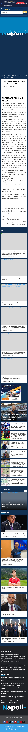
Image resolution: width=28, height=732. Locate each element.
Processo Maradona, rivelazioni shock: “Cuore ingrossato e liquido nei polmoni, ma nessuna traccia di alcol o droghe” (13, 327)
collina (6, 207)
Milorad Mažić (5, 211)
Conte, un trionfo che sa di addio (10, 302)
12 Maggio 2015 (12, 86)
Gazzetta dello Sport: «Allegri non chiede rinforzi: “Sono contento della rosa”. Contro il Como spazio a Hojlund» (18, 472)
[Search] (26, 31)
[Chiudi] (3, 3)
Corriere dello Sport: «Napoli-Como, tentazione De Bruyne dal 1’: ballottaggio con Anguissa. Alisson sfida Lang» (18, 481)
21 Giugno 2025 (11, 256)
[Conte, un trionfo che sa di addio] (14, 292)
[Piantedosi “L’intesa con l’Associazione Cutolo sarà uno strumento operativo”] (14, 602)
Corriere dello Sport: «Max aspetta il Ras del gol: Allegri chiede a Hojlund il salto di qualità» (17, 444)
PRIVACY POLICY (17, 719)
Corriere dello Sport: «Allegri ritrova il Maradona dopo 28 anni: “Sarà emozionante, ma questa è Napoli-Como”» (18, 425)
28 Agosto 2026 (20, 447)
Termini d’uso (19, 717)
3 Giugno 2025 (10, 280)
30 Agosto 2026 (20, 429)
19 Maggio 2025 (11, 304)
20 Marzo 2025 (10, 381)
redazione (5, 86)
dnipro (19, 208)
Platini (11, 213)
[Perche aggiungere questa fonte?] (26, 3)
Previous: (12, 218)
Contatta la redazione (9, 717)
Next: (15, 223)
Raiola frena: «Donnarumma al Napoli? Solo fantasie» (13, 278)
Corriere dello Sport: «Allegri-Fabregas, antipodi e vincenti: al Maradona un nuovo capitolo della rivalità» (18, 435)
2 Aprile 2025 (10, 330)
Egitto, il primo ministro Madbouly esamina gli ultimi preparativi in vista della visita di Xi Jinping (13, 534)
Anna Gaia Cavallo (6, 536)
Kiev (10, 210)
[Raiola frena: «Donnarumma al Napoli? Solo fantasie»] (14, 267)
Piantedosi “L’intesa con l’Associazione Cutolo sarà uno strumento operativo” (13, 613)
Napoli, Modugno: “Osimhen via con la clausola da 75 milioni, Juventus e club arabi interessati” (14, 378)
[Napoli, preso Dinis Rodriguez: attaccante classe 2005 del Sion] (14, 577)
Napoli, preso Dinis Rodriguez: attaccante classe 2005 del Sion (13, 588)
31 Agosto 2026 (11, 419)
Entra (25, 12)
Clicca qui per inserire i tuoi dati (6, 14)
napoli (21, 211)
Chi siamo (9, 719)
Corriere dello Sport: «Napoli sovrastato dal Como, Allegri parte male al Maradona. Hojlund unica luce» (14, 416)
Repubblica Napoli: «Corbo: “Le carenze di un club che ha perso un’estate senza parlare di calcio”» (18, 453)
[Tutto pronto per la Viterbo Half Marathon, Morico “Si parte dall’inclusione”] (14, 628)
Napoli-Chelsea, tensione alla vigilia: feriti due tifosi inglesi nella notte (13, 505)
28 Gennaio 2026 (11, 507)
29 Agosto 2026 (20, 438)
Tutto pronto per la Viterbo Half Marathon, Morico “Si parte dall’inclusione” (13, 639)
